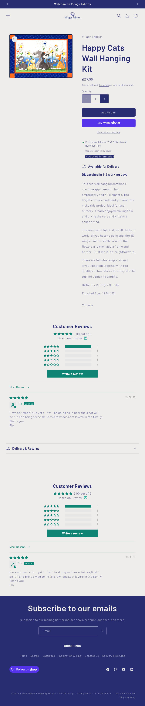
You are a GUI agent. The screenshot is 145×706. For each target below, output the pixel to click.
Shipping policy (128, 697)
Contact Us (92, 655)
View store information (99, 156)
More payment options (108, 132)
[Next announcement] (137, 4)
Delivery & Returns (113, 655)
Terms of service (102, 693)
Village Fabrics (27, 693)
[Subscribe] (102, 630)
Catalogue (49, 655)
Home (23, 655)
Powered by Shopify (46, 693)
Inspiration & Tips (70, 655)
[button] (8, 15)
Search (34, 655)
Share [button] (89, 305)
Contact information (125, 693)
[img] (18, 398)
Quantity (86, 91)
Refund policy (66, 693)
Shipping (104, 85)
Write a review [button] (72, 373)
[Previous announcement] (7, 4)
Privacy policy (84, 693)
